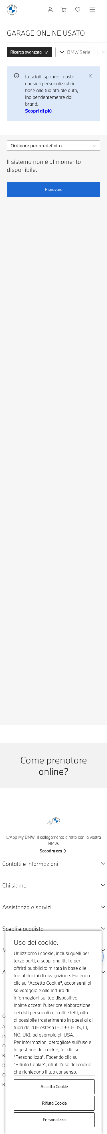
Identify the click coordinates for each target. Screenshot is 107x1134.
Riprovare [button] (53, 189)
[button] (29, 52)
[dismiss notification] (90, 76)
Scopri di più (38, 111)
